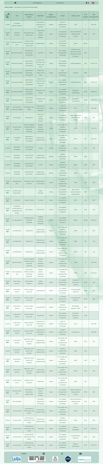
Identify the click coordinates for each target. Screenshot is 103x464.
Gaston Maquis (29, 281)
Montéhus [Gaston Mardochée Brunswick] (29, 129)
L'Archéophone (37, 3)
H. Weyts (31, 200)
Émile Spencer (29, 117)
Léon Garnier (29, 149)
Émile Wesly (27, 181)
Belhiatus (29, 283)
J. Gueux (26, 200)
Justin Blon (40, 52)
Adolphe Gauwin (29, 380)
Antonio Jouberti (29, 289)
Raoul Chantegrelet (29, 124)
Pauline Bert (40, 381)
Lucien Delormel (29, 147)
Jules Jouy (29, 291)
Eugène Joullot (29, 394)
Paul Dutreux (40, 315)
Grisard (41, 148)
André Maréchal (40, 290)
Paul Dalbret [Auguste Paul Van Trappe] (40, 401)
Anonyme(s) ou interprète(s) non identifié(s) (40, 24)
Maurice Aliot (29, 45)
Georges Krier (29, 230)
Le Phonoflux (60, 3)
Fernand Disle (29, 55)
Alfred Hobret (27, 107)
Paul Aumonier (40, 209)
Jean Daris (29, 382)
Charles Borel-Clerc (29, 33)
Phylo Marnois (29, 138)
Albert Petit (27, 339)
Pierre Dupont (29, 209)
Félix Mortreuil (29, 35)
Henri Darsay (29, 52)
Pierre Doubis (29, 269)
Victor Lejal (41, 428)
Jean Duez (39, 90)
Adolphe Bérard (40, 43)
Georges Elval (40, 60)
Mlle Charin (39, 62)
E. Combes (40, 200)
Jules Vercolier (29, 50)
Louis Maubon (29, 141)
